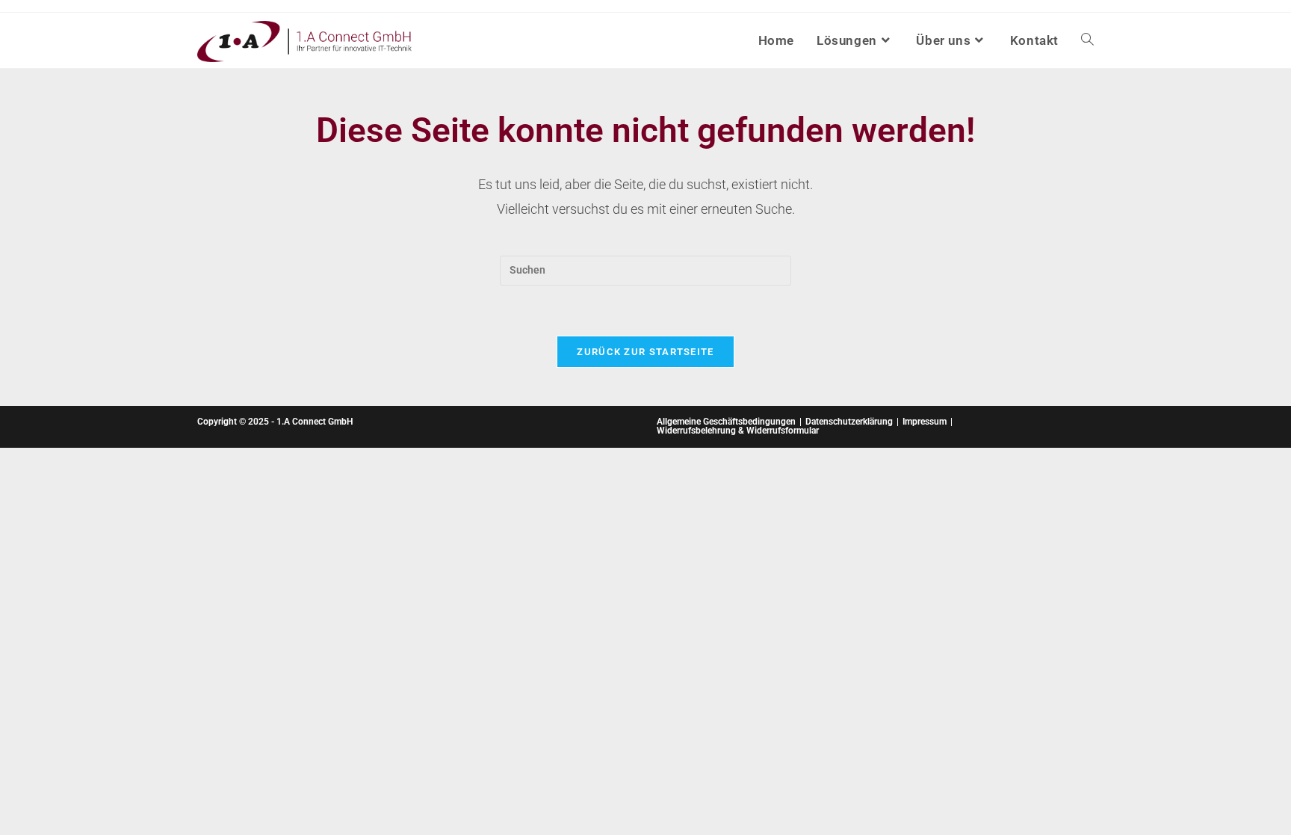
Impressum (925, 421)
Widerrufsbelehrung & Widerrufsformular (738, 430)
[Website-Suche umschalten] (1087, 40)
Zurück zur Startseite (645, 351)
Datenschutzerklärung (849, 421)
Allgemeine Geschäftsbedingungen (726, 421)
